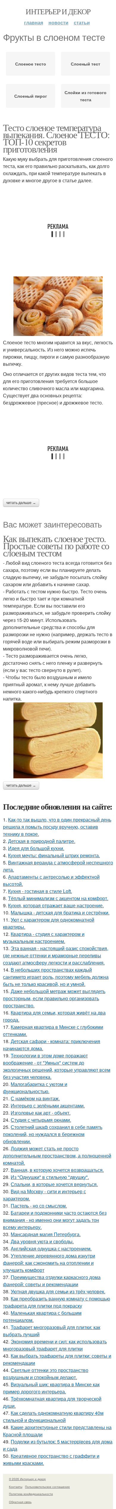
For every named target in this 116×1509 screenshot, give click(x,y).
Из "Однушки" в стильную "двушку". (50, 1177)
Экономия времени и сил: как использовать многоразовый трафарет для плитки (55, 1345)
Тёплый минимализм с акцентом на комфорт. (58, 898)
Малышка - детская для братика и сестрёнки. (60, 912)
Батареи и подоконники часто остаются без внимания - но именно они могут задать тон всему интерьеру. (54, 1219)
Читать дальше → (21, 503)
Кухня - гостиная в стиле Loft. (40, 891)
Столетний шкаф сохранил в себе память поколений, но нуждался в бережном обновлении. (52, 1134)
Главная (33, 22)
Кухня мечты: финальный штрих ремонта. (54, 855)
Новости (58, 22)
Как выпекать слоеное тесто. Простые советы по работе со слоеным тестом (57, 545)
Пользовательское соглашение (47, 1487)
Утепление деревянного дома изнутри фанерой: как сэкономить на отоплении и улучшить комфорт (49, 1262)
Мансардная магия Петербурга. (46, 1234)
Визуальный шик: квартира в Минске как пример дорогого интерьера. (51, 1388)
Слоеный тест (85, 64)
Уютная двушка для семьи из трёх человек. (58, 1291)
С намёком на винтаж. (35, 1098)
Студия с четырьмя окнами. (41, 1119)
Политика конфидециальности (31, 1494)
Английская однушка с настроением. (51, 1248)
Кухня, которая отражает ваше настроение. (56, 905)
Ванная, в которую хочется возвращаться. (57, 1169)
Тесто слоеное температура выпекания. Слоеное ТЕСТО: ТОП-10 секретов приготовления (56, 138)
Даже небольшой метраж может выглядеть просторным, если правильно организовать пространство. (54, 998)
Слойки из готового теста (85, 95)
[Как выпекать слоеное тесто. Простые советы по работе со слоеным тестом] (58, 740)
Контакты (15, 1487)
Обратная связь (20, 1502)
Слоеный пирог (30, 96)
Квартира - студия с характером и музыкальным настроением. (43, 938)
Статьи (82, 22)
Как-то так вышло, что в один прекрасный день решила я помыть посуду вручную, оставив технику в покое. (57, 826)
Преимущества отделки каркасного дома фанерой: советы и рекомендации (52, 1281)
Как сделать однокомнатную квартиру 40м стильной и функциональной (53, 1417)
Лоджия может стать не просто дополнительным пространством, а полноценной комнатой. (57, 1155)
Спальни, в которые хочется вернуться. (54, 1184)
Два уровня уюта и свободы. (42, 1241)
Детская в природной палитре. (41, 841)
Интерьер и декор (58, 11)
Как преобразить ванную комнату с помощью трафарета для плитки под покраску (56, 1302)
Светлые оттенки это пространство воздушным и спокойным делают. (45, 1374)
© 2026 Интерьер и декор (27, 1479)
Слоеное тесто (30, 64)
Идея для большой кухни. (36, 848)
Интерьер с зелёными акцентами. (48, 1105)
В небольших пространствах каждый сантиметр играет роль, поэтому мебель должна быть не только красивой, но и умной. (56, 976)
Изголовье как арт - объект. (40, 1112)
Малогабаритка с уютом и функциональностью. (35, 1088)
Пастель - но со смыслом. (39, 1205)
